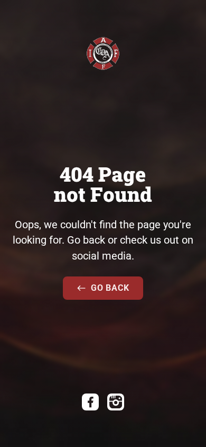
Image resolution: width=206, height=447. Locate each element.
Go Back (110, 288)
